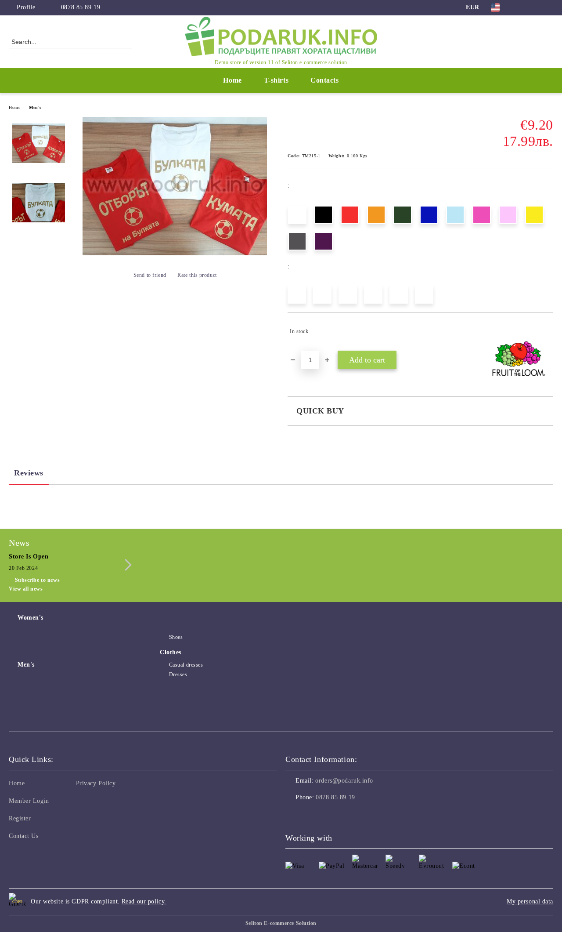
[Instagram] (535, 7)
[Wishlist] (531, 41)
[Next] (126, 565)
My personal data (530, 901)
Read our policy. (144, 901)
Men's (35, 107)
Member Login (29, 801)
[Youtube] (331, 815)
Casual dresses (186, 665)
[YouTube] (548, 7)
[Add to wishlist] (546, 331)
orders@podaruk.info (344, 780)
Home (232, 80)
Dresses (178, 674)
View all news (26, 589)
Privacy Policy (96, 783)
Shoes (176, 637)
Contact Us (24, 836)
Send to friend (149, 275)
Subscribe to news (37, 580)
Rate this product (197, 275)
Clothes (170, 652)
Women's (30, 617)
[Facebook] (522, 7)
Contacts (324, 80)
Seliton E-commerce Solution (281, 923)
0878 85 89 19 (80, 7)
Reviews (28, 472)
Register (20, 818)
